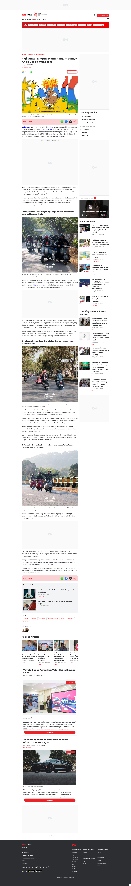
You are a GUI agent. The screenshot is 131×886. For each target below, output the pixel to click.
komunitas (45, 129)
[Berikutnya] (78, 734)
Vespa (52, 129)
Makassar (26, 127)
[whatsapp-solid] (62, 121)
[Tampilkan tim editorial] (77, 630)
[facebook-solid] (66, 121)
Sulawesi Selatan (40, 285)
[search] (95, 15)
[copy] (74, 121)
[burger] (108, 18)
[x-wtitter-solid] (70, 121)
